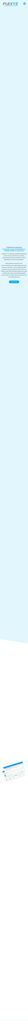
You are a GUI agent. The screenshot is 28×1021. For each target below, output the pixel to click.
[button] (24, 3)
